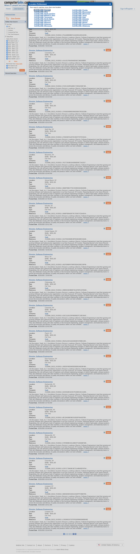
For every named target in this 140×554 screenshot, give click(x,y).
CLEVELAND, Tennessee (43, 17)
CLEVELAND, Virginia (80, 20)
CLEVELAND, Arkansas (42, 24)
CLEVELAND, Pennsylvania (82, 24)
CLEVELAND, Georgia (42, 10)
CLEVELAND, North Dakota (44, 19)
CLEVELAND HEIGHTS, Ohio (44, 15)
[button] (110, 4)
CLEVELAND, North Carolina (44, 13)
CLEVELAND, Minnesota (43, 26)
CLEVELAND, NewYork (42, 20)
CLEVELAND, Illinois (79, 22)
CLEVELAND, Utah (79, 17)
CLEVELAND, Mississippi (81, 12)
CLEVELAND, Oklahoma (81, 26)
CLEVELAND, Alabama (80, 19)
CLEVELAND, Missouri (42, 22)
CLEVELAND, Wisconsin (81, 13)
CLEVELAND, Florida (80, 10)
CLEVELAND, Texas (79, 15)
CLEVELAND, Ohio (41, 12)
